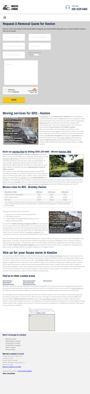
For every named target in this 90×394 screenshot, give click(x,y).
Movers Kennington (8, 284)
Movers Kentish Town (29, 284)
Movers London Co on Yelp (12, 367)
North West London (13, 341)
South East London (13, 343)
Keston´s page (40, 313)
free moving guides (25, 371)
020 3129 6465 (79, 9)
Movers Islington (7, 281)
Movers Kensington (28, 282)
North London (11, 339)
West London (11, 347)
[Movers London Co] (11, 8)
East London (10, 349)
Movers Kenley (7, 282)
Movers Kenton (47, 281)
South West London (13, 345)
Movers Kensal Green (29, 281)
